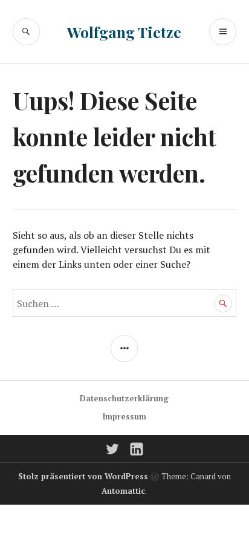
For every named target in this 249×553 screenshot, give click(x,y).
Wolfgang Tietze (124, 32)
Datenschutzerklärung (124, 398)
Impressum (124, 416)
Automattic (123, 490)
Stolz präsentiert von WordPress (83, 476)
